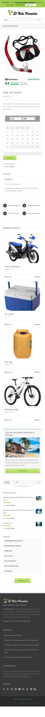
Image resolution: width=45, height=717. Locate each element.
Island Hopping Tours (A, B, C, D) (13, 541)
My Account (27, 621)
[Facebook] (8, 689)
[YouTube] (19, 689)
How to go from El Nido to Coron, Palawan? (18, 657)
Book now (9, 158)
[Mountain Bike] (22, 391)
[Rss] (35, 689)
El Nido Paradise (8, 609)
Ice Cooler (9, 314)
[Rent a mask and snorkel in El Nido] (22, 53)
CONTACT (23, 605)
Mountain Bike (11, 409)
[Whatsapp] (4, 689)
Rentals (12, 166)
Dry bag (8, 362)
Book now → (31, 5)
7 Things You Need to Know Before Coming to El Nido (21, 645)
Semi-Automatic (12, 266)
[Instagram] (15, 689)
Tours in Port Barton (10, 561)
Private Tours (8, 551)
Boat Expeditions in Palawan (12, 546)
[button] (7, 118)
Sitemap (5, 621)
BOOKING (11, 605)
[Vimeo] (31, 689)
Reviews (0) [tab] (6, 174)
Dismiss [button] (43, 5)
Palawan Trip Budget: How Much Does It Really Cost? (21, 640)
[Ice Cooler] (22, 296)
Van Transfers (8, 571)
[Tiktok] (27, 689)
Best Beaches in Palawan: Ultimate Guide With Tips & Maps (21, 651)
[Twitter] (12, 689)
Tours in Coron (8, 556)
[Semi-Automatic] (22, 248)
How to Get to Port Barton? (13, 635)
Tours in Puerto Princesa (11, 566)
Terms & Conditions (15, 621)
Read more (9, 277)
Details (38, 277)
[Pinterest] (23, 689)
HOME (5, 605)
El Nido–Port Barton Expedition (25, 2)
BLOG (17, 605)
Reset (38, 482)
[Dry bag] (22, 343)
